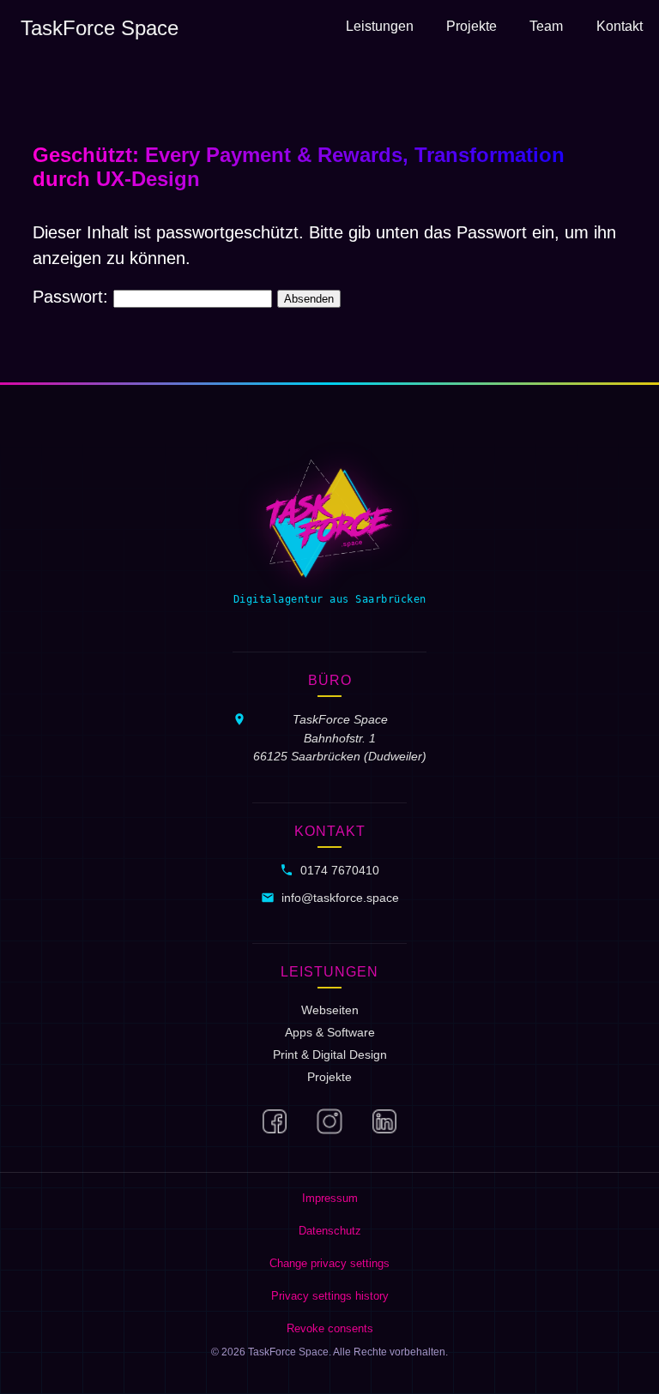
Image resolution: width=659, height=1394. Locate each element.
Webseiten (330, 1010)
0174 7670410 (339, 870)
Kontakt (619, 26)
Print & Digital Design (330, 1054)
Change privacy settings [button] (329, 1263)
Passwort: (73, 296)
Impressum (330, 1198)
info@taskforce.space (340, 897)
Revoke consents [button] (330, 1328)
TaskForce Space (99, 27)
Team (546, 26)
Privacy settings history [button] (330, 1295)
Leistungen (380, 26)
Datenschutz (330, 1230)
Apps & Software (330, 1032)
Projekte (471, 26)
